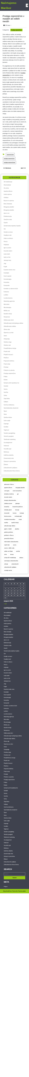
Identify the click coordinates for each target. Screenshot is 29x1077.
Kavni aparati (7, 276)
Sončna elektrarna (9, 405)
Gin (5, 229)
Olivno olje (7, 329)
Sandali (6, 386)
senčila (18, 551)
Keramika (6, 282)
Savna (5, 389)
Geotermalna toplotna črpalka (12, 225)
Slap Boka (7, 398)
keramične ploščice (17, 506)
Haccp (5, 241)
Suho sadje (7, 420)
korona (14, 513)
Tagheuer (6, 430)
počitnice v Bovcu (9, 535)
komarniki (6, 513)
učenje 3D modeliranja (10, 557)
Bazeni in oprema (9, 200)
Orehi (5, 335)
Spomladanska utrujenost (11, 408)
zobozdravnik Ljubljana (10, 567)
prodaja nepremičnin (9, 158)
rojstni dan (7, 545)
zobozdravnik (15, 564)
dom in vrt (6, 213)
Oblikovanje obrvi (9, 320)
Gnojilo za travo (8, 232)
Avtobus (6, 197)
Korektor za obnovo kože (11, 288)
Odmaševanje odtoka (10, 326)
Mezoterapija (7, 307)
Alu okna (6, 188)
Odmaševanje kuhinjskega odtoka (13, 323)
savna (14, 545)
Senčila (6, 392)
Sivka (5, 395)
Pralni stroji (7, 364)
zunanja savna (8, 570)
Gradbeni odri (8, 235)
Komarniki (7, 285)
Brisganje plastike (9, 207)
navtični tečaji (14, 522)
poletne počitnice (8, 532)
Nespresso (7, 317)
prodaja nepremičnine (9, 162)
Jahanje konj (7, 260)
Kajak (5, 266)
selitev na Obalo (8, 551)
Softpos (6, 401)
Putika (5, 376)
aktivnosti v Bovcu (9, 484)
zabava (21, 557)
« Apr (5, 603)
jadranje (17, 503)
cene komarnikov (17, 490)
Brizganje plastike (9, 210)
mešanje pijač (18, 516)
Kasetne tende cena (9, 269)
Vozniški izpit (7, 449)
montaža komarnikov (9, 519)
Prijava (5, 886)
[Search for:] (14, 874)
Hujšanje (6, 244)
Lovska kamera (8, 298)
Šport (5, 411)
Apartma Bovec (8, 191)
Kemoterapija (7, 279)
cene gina (6, 490)
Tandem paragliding (9, 433)
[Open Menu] (27, 5)
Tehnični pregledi (9, 436)
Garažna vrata (8, 219)
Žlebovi (6, 464)
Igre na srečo (7, 247)
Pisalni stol (7, 351)
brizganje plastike (20, 487)
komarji (17, 510)
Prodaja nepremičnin (16, 30)
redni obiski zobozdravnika (11, 541)
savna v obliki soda (9, 548)
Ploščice (6, 357)
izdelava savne (8, 503)
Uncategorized (8, 442)
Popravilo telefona (9, 361)
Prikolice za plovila (9, 370)
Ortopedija (7, 339)
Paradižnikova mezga (10, 348)
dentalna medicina (9, 494)
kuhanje (22, 513)
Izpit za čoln (7, 257)
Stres (5, 414)
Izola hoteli (7, 254)
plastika (17, 529)
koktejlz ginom (8, 510)
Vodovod (6, 445)
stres (5, 554)
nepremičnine (10, 154)
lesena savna (7, 516)
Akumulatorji (7, 185)
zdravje (6, 564)
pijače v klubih (8, 529)
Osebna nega (7, 342)
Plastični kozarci (8, 354)
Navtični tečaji (8, 313)
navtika (6, 522)
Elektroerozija (8, 216)
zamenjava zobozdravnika (11, 560)
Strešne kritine (8, 417)
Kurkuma (6, 291)
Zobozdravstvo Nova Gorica (12, 471)
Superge (6, 423)
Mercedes (6, 304)
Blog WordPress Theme (9, 891)
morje (20, 519)
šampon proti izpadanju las (11, 383)
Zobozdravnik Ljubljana (10, 467)
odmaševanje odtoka (9, 525)
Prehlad (6, 367)
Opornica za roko (8, 332)
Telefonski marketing (9, 439)
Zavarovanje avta (9, 458)
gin (18, 494)
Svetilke (6, 427)
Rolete (5, 379)
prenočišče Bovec (9, 538)
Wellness (6, 452)
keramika (6, 506)
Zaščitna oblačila (8, 455)
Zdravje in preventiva (10, 461)
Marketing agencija (9, 301)
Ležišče (6, 295)
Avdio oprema (8, 194)
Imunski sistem (8, 251)
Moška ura (7, 310)
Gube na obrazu (8, 238)
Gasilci (6, 222)
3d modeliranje (8, 181)
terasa (12, 554)
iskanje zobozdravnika (10, 500)
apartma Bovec (8, 487)
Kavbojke (6, 273)
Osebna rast (7, 345)
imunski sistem (8, 497)
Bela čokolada (8, 203)
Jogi (5, 263)
